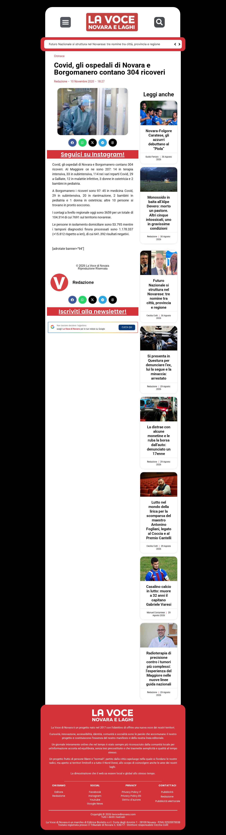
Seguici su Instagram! (93, 154)
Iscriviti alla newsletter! (93, 311)
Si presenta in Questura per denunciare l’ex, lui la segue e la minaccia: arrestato (159, 367)
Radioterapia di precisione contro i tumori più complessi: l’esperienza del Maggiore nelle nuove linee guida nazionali (158, 668)
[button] (65, 22)
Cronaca (59, 56)
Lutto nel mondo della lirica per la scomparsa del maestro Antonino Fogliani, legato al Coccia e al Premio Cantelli (158, 520)
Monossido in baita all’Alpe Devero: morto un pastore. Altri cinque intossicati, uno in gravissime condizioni (158, 213)
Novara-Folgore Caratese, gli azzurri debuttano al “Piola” (159, 140)
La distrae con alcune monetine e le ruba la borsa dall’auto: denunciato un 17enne (159, 440)
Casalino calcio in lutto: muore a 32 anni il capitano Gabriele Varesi (158, 596)
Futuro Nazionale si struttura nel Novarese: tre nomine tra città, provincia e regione (104, 44)
